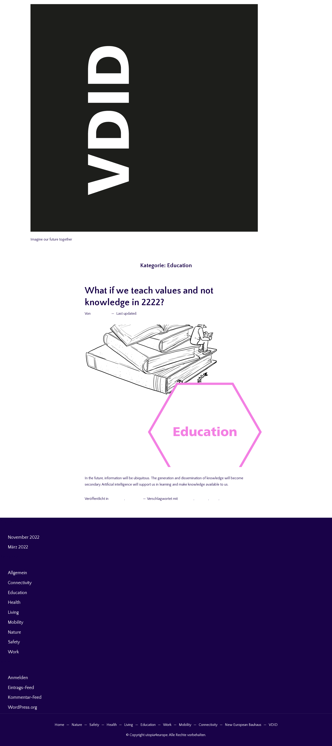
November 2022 (23, 537)
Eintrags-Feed (21, 687)
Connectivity (20, 582)
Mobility (15, 622)
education (186, 499)
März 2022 (18, 547)
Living (13, 612)
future (214, 499)
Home (59, 725)
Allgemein (116, 499)
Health (14, 602)
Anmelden (18, 677)
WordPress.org (22, 707)
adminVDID (100, 314)
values (225, 499)
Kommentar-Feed (25, 697)
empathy (201, 499)
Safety (14, 642)
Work (13, 651)
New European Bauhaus (243, 725)
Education (133, 499)
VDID (273, 725)
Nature (14, 632)
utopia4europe (42, 234)
